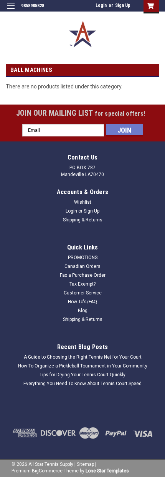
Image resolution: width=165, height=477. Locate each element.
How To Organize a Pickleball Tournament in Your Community (82, 366)
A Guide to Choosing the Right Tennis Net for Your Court (83, 357)
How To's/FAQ (82, 301)
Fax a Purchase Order (83, 275)
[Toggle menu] (10, 10)
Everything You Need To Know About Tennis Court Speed (82, 383)
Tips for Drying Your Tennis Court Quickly (82, 374)
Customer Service (83, 293)
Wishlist (82, 202)
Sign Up (122, 5)
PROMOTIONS (82, 257)
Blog (82, 310)
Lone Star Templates (107, 471)
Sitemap (85, 464)
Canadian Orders (82, 266)
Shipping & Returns (82, 220)
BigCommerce (47, 471)
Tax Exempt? (82, 284)
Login (101, 5)
